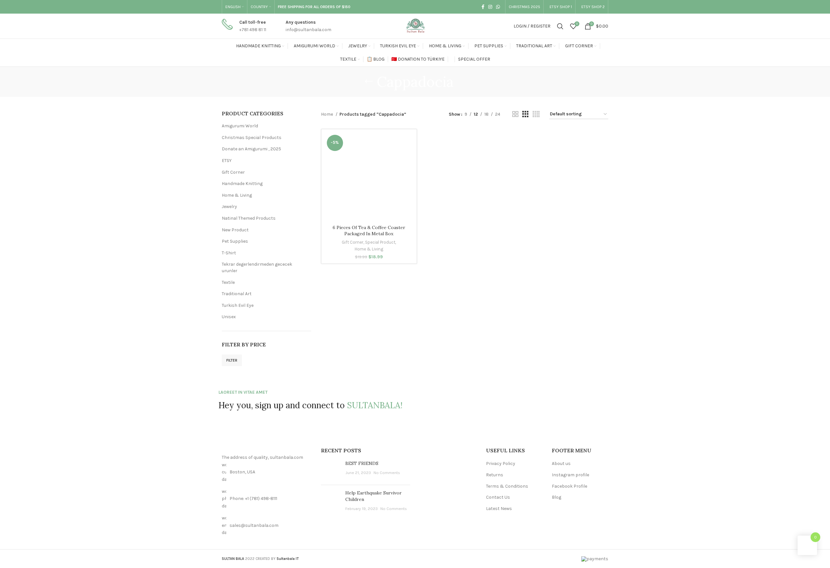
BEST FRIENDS (361, 463)
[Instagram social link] (490, 7)
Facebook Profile (569, 486)
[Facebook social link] (483, 7)
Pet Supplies (235, 241)
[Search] (560, 26)
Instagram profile (570, 475)
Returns (494, 475)
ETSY (226, 160)
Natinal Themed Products (249, 218)
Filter (231, 360)
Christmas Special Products (251, 137)
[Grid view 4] (536, 114)
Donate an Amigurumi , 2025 (251, 149)
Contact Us (498, 497)
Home (327, 114)
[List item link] (266, 499)
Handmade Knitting (242, 183)
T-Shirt (229, 253)
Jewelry (229, 206)
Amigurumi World (240, 126)
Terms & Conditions (507, 486)
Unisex (229, 316)
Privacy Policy (500, 463)
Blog (556, 497)
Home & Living (237, 195)
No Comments (387, 472)
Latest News (499, 508)
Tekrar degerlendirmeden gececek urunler (257, 267)
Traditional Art (237, 293)
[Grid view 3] (525, 114)
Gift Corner (233, 172)
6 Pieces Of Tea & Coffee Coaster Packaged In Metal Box (369, 231)
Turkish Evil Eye (238, 305)
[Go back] (369, 81)
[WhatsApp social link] (498, 7)
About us (561, 463)
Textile (228, 282)
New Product (235, 230)
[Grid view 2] (515, 114)
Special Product (380, 242)
